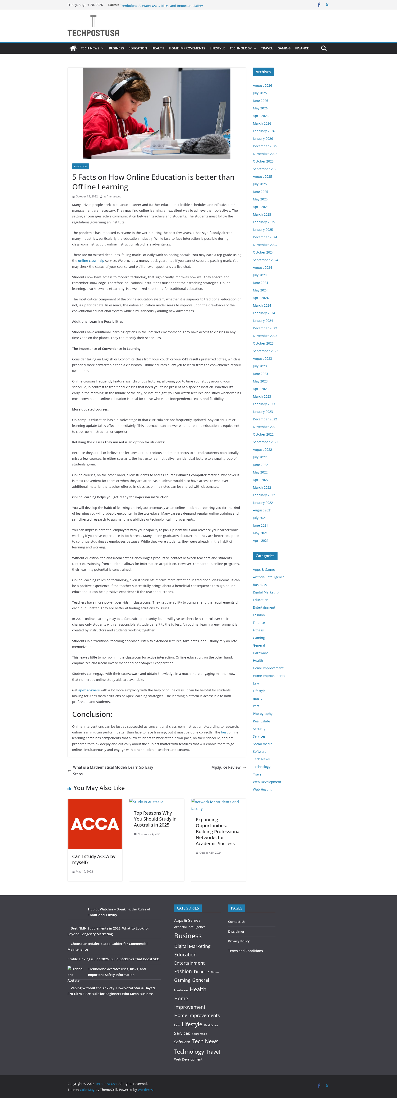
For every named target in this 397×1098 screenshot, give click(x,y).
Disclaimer (236, 931)
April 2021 (261, 540)
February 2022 (264, 495)
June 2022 (260, 464)
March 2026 (262, 123)
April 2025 (261, 207)
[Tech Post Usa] (73, 48)
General (259, 645)
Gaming (284, 48)
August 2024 (262, 267)
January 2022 (263, 502)
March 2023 (262, 396)
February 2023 (264, 404)
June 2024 (260, 282)
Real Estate (261, 721)
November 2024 (265, 244)
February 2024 (264, 313)
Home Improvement (268, 668)
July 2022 (260, 457)
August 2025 (262, 176)
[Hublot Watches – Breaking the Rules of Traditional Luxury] (76, 915)
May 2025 (260, 199)
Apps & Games (264, 569)
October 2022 (263, 434)
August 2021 (262, 510)
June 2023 (260, 373)
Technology (241, 48)
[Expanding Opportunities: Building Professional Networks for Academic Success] (218, 801)
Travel (267, 48)
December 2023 (265, 328)
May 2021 (260, 533)
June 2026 (260, 100)
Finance (302, 48)
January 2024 (263, 320)
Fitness (258, 630)
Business (116, 48)
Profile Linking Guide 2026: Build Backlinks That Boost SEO (164, 5)
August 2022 (262, 449)
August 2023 (262, 358)
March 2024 (262, 305)
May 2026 (260, 108)
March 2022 (262, 487)
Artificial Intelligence (268, 577)
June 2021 (260, 525)
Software (260, 751)
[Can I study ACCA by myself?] (95, 801)
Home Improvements (187, 48)
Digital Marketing (266, 592)
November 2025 (265, 153)
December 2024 (265, 237)
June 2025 (260, 191)
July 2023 (260, 366)
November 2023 (265, 336)
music (257, 698)
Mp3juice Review (226, 767)
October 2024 (263, 252)
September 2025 (265, 169)
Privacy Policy (239, 941)
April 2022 (261, 480)
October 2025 (263, 161)
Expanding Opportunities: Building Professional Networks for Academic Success (218, 831)
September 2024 (265, 260)
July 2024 (260, 275)
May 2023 (260, 381)
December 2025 (265, 146)
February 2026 (264, 131)
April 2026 (261, 116)
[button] (101, 48)
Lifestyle (217, 48)
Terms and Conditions (245, 951)
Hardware (260, 653)
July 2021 (260, 518)
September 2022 (265, 442)
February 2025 (264, 222)
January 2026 (263, 138)
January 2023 (263, 411)
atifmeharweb (112, 196)
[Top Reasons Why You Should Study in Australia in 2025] (146, 801)
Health (158, 48)
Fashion (259, 615)
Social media (262, 744)
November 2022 (265, 427)
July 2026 (260, 93)
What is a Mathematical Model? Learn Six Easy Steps (113, 770)
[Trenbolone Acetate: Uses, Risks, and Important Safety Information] (76, 974)
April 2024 (261, 298)
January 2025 (263, 229)
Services (259, 736)
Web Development (267, 782)
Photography (262, 713)
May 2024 (260, 290)
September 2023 (265, 351)
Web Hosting (262, 789)
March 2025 (262, 214)
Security (259, 729)
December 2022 (265, 419)
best (224, 732)
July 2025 (260, 184)
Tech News (90, 48)
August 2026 (262, 85)
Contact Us (236, 921)
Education (138, 48)
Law (256, 683)
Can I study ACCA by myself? (93, 859)
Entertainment (264, 607)
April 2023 (261, 389)
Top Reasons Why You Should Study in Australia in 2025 (155, 819)
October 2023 (263, 343)
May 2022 (260, 472)
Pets (256, 706)
